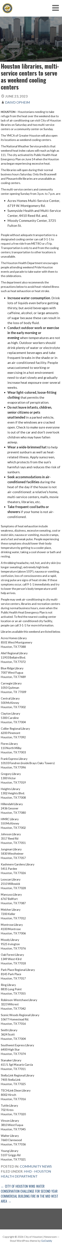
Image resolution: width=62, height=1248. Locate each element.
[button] (56, 8)
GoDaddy (46, 1240)
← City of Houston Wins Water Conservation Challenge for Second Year (29, 1189)
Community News (36, 1166)
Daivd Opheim (17, 102)
